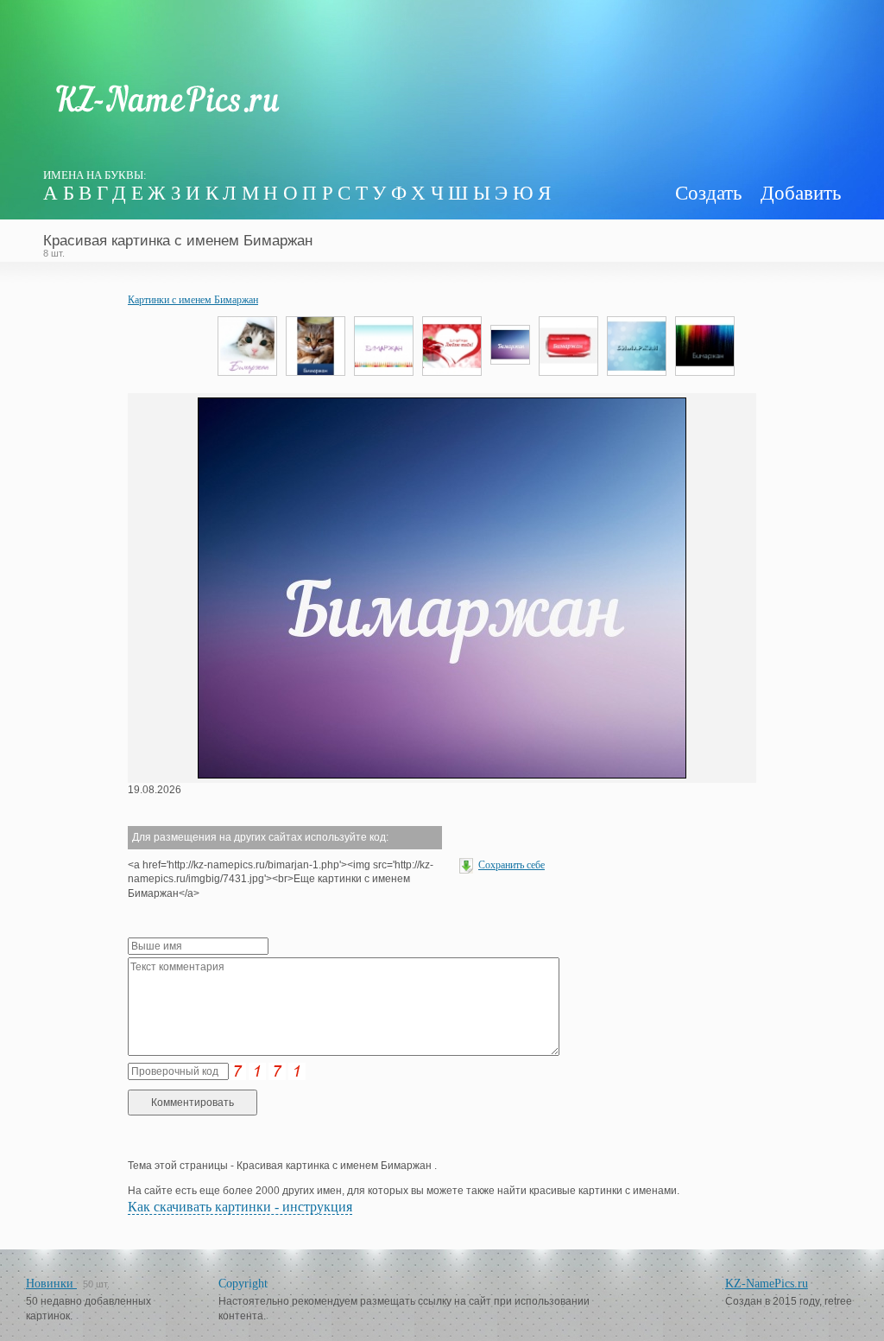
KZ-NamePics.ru (766, 1283)
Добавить (801, 193)
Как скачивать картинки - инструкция (240, 1206)
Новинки (51, 1283)
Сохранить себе (511, 865)
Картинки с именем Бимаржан (193, 300)
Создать (708, 193)
